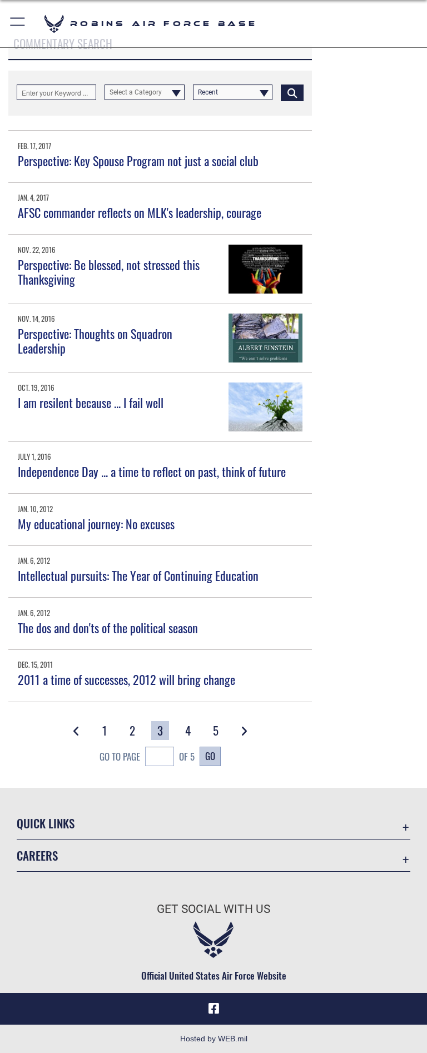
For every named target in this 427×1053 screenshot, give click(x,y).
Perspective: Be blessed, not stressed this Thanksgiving (109, 272)
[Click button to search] (292, 92)
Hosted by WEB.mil (213, 1038)
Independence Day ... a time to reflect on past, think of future (152, 471)
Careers (37, 855)
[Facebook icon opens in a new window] (213, 1008)
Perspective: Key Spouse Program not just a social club (138, 161)
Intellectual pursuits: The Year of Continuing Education (138, 575)
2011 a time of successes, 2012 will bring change (126, 679)
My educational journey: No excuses (96, 524)
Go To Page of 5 (147, 756)
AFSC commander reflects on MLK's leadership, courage (139, 212)
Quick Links (46, 823)
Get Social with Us (213, 909)
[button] (18, 23)
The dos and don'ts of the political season (108, 628)
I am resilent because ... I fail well (90, 402)
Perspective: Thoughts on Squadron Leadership (95, 341)
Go (210, 755)
